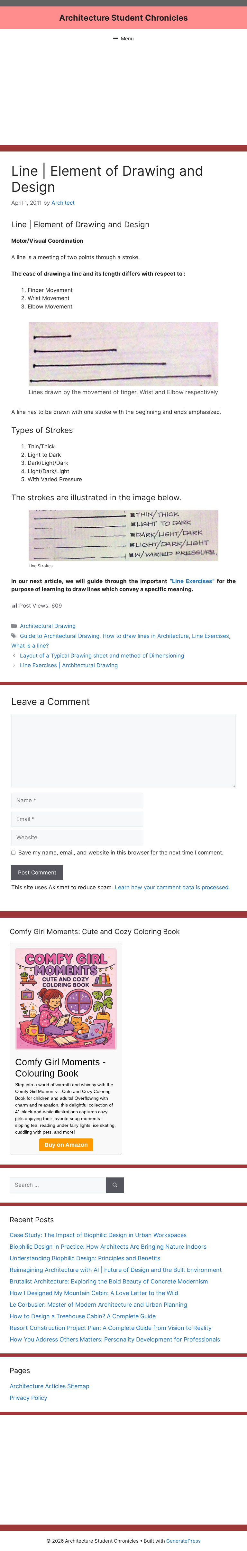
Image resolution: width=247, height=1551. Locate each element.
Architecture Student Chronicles (123, 18)
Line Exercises (210, 636)
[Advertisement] (123, 97)
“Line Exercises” (192, 581)
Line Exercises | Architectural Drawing (69, 665)
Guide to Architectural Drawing (59, 636)
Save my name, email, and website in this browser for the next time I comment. (121, 852)
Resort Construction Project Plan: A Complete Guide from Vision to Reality (111, 1327)
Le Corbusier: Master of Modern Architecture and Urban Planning (98, 1304)
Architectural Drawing (48, 626)
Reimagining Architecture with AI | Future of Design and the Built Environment (116, 1269)
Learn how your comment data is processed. (172, 887)
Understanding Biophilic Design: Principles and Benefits (85, 1258)
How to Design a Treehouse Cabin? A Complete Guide (83, 1316)
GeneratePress (183, 1541)
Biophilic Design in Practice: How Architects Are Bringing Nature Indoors (108, 1246)
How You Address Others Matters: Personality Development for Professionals (115, 1339)
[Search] (115, 1185)
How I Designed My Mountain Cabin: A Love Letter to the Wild (94, 1293)
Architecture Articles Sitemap (49, 1386)
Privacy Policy (28, 1397)
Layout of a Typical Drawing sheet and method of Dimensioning (102, 655)
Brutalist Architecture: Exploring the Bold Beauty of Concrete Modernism (109, 1281)
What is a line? (30, 645)
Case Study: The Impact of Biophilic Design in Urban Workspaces (98, 1235)
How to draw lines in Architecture (146, 636)
